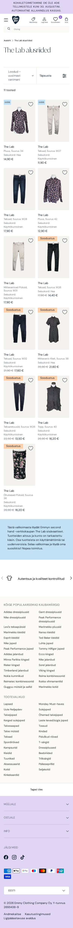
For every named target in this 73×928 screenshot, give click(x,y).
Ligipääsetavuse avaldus (20, 918)
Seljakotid (44, 769)
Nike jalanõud (47, 659)
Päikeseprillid (46, 764)
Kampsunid (10, 747)
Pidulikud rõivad (48, 736)
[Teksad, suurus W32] (19, 329)
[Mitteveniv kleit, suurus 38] (53, 329)
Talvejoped (10, 715)
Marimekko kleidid (14, 632)
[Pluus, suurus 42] (53, 189)
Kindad (43, 731)
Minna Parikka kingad (16, 659)
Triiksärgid (45, 758)
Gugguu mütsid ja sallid (18, 687)
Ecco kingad (46, 654)
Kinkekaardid (11, 775)
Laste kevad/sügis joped (53, 720)
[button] (66, 20)
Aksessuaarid (12, 764)
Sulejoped (45, 709)
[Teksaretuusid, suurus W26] (19, 397)
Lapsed (8, 704)
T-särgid (44, 742)
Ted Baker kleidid (49, 637)
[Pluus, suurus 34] (19, 121)
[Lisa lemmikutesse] (30, 104)
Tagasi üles (36, 789)
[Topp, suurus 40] (53, 397)
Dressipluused (47, 747)
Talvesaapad (11, 725)
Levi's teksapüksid (14, 627)
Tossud (43, 725)
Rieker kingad (12, 665)
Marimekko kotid (48, 687)
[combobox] (36, 29)
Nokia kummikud (14, 676)
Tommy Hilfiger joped (51, 648)
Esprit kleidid (11, 637)
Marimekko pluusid (50, 627)
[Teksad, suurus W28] (19, 189)
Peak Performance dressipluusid (50, 619)
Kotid (7, 769)
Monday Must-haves (51, 704)
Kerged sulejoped (14, 720)
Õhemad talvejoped (51, 715)
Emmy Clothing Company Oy (33, 903)
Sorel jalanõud (47, 665)
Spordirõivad (11, 742)
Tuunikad (9, 758)
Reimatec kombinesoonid (19, 681)
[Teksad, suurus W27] (53, 121)
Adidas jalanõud (13, 654)
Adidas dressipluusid (16, 612)
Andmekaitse (12, 914)
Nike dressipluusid (15, 617)
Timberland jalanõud (16, 670)
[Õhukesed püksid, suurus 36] (19, 465)
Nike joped (10, 643)
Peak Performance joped (19, 648)
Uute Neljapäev (13, 709)
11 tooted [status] (9, 90)
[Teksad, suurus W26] (53, 257)
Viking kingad (47, 670)
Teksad (8, 736)
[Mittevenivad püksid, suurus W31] (19, 257)
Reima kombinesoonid (52, 676)
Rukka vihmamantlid (51, 681)
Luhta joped (46, 643)
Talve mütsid (11, 731)
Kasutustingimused (37, 914)
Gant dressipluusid (50, 612)
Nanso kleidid (47, 632)
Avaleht (7, 40)
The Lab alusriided (23, 40)
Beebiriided (45, 753)
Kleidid (8, 753)
